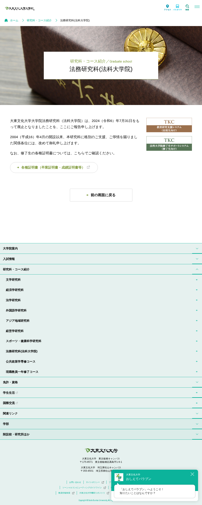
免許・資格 (10, 382)
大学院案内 (10, 248)
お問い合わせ (75, 482)
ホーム (14, 20)
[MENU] (197, 7)
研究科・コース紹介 (39, 20)
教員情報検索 (64, 493)
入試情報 (9, 258)
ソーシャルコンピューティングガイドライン (82, 487)
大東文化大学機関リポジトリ (92, 493)
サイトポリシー (93, 482)
